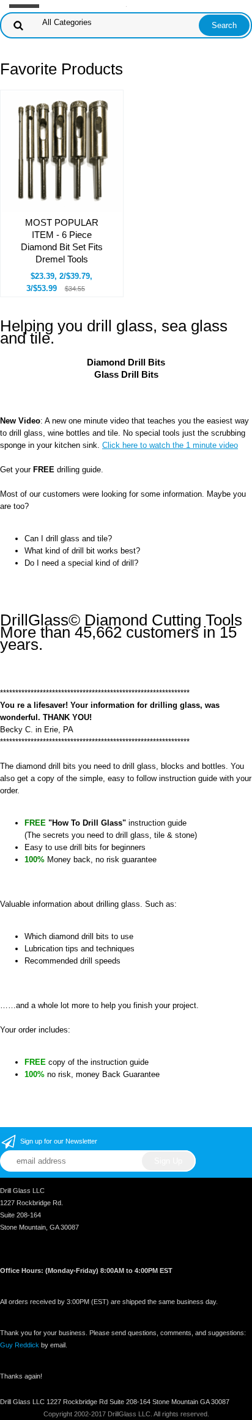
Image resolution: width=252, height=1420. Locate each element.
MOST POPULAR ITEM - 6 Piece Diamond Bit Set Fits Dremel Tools (62, 240)
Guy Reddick (19, 1345)
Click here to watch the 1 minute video (170, 445)
